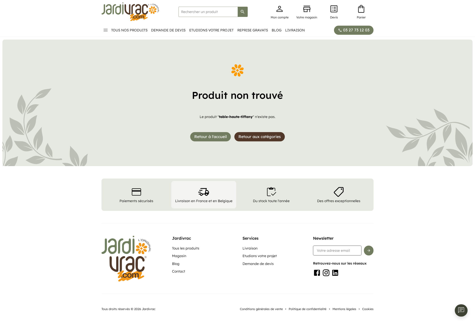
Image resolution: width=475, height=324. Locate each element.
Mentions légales (344, 309)
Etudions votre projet (211, 30)
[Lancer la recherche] (243, 12)
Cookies (368, 309)
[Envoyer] (369, 250)
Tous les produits (185, 248)
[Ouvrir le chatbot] (461, 310)
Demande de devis (168, 30)
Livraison (295, 30)
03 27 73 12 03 (356, 29)
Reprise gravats (252, 30)
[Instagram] (326, 273)
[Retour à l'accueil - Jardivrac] (130, 11)
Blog (276, 30)
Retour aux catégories (259, 136)
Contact (178, 271)
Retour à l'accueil (210, 136)
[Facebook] (317, 273)
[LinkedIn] (335, 273)
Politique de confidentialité (307, 309)
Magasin (179, 256)
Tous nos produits (129, 30)
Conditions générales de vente (261, 309)
